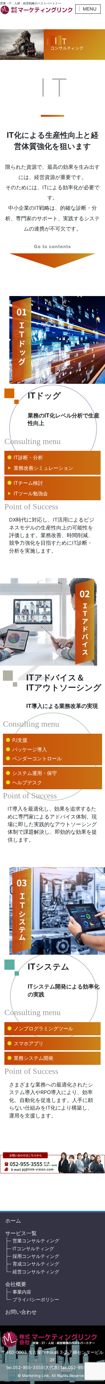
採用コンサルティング (36, 1256)
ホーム (13, 1221)
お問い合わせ (21, 1312)
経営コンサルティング (36, 1272)
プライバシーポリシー (36, 1299)
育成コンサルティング (36, 1264)
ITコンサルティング (33, 1248)
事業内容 (22, 1292)
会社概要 (15, 1284)
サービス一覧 (21, 1233)
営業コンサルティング (36, 1241)
